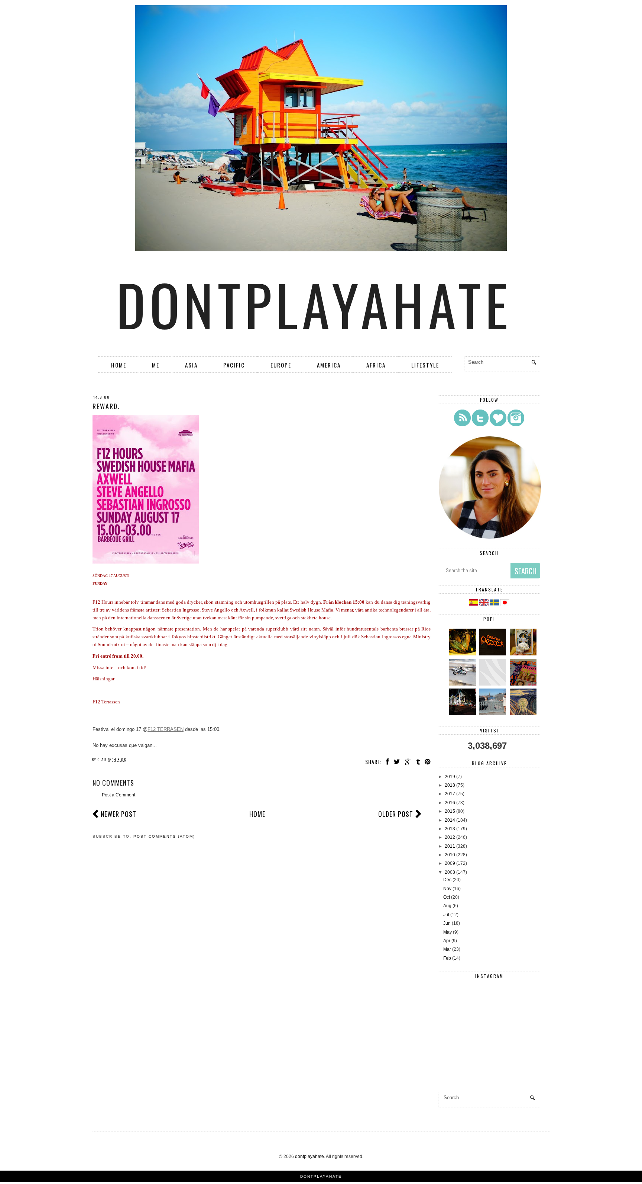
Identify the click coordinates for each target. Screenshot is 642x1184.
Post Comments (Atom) (164, 836)
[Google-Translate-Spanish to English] (484, 604)
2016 (450, 802)
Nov (447, 888)
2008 (450, 872)
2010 (450, 854)
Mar (447, 949)
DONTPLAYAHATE (321, 1176)
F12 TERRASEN (165, 729)
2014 (450, 820)
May (447, 932)
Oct (446, 897)
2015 (450, 811)
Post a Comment (118, 795)
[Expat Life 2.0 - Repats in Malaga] (524, 654)
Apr (446, 940)
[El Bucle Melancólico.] (463, 654)
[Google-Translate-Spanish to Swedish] (495, 604)
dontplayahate (314, 304)
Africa (376, 365)
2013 (450, 828)
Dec (447, 879)
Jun (447, 923)
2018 (450, 785)
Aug (447, 905)
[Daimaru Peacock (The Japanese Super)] (493, 654)
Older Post (395, 814)
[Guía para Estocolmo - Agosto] (493, 713)
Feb (447, 958)
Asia (191, 365)
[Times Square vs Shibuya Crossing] (463, 713)
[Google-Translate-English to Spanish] (473, 604)
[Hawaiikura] (463, 684)
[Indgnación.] (524, 713)
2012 (450, 837)
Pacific (234, 365)
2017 (450, 793)
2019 (450, 776)
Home (118, 365)
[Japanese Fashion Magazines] (524, 684)
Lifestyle (425, 365)
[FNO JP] (493, 684)
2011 (450, 846)
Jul (446, 914)
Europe (280, 365)
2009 (450, 863)
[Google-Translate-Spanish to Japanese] (504, 604)
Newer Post (118, 814)
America (329, 365)
